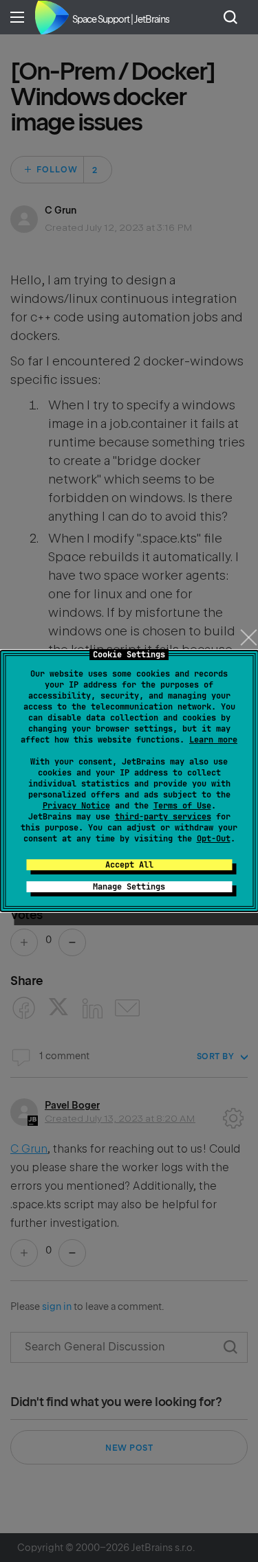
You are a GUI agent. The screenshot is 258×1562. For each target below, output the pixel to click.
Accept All (129, 864)
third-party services (163, 816)
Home (51, 17)
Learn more (213, 739)
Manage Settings (129, 886)
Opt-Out (213, 838)
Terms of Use (182, 805)
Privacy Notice (76, 805)
